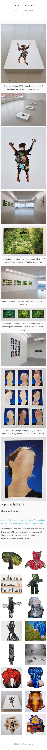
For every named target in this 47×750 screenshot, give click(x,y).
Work (31, 10)
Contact (24, 10)
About (16, 10)
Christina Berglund (23, 5)
